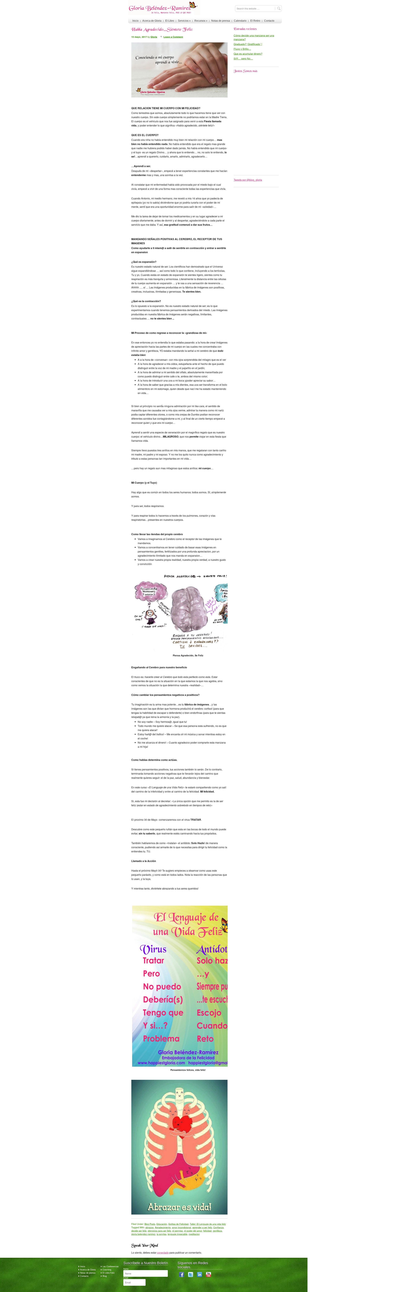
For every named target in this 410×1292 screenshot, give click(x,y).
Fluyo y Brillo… (242, 49)
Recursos (200, 20)
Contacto (269, 20)
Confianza (218, 1227)
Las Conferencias (110, 1266)
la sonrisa (161, 1234)
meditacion (194, 1234)
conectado (163, 1252)
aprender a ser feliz (202, 1227)
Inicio (135, 20)
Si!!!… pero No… (243, 58)
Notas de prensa (220, 20)
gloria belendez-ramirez (143, 1234)
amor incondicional (181, 1227)
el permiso (177, 1230)
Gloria (154, 36)
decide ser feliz (139, 1230)
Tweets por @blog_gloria (248, 180)
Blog (104, 1276)
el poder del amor (193, 1230)
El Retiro (255, 20)
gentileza (217, 1230)
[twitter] (190, 1276)
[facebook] (181, 1276)
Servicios (184, 20)
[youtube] (208, 1276)
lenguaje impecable (177, 1234)
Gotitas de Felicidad (178, 1224)
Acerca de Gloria (151, 20)
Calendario (240, 20)
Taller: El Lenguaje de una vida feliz (208, 1224)
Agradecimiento (163, 1227)
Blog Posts (149, 1224)
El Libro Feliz (108, 1273)
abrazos (149, 1227)
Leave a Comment (173, 36)
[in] (199, 1276)
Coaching (106, 1269)
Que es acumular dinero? (248, 54)
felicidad (207, 1230)
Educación (161, 1224)
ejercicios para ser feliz (159, 1230)
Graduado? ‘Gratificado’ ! (248, 44)
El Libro (169, 20)
